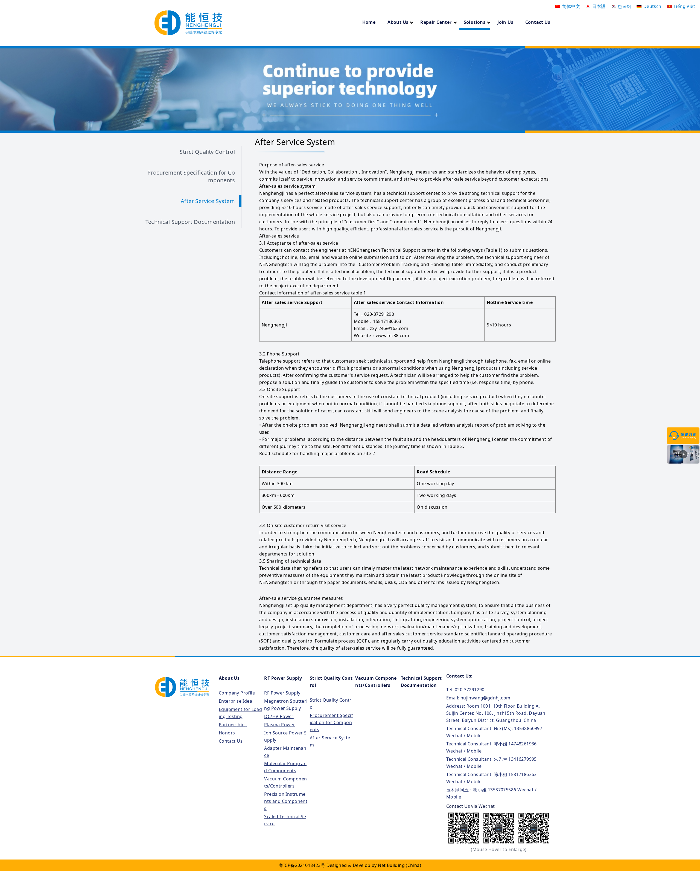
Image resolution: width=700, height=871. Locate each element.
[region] (350, 89)
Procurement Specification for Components (191, 176)
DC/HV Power (278, 716)
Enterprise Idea (235, 701)
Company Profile (237, 693)
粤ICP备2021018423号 (302, 865)
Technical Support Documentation (190, 221)
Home (369, 22)
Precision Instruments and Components (285, 801)
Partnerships (233, 725)
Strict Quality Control (207, 151)
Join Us (505, 22)
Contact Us (537, 22)
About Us (397, 22)
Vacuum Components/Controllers (376, 681)
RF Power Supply (283, 678)
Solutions (475, 22)
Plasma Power (279, 725)
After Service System (208, 201)
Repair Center (435, 22)
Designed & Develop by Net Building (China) (373, 865)
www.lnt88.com (392, 335)
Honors (227, 733)
